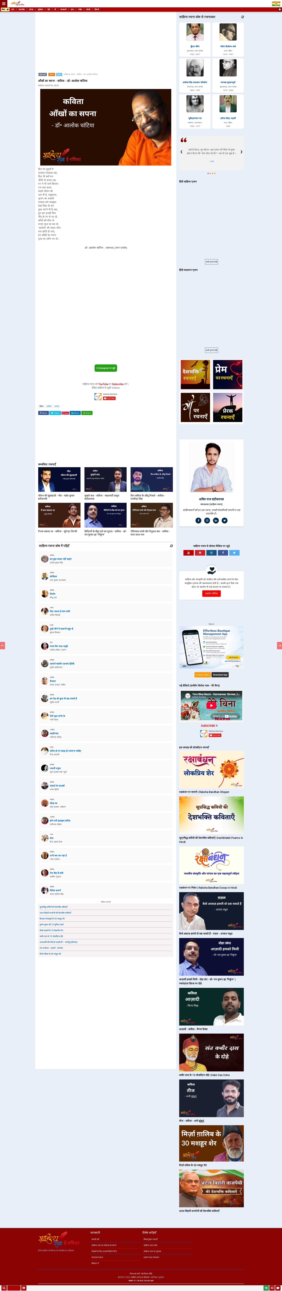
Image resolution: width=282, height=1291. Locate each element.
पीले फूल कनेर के (57, 716)
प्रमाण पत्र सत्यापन (151, 1257)
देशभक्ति (22, 9)
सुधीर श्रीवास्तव (56, 667)
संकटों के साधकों (57, 786)
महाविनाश (54, 733)
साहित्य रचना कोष (150, 1245)
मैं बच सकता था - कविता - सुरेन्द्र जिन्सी (57, 531)
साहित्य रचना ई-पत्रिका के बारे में (104, 1245)
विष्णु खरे (53, 597)
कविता (51, 74)
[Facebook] (198, 520)
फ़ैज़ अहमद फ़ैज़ (56, 842)
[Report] (23, 1288)
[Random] (272, 1288)
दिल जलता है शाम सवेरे (60, 611)
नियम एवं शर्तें (135, 1274)
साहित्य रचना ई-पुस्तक (152, 1251)
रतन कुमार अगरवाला (58, 580)
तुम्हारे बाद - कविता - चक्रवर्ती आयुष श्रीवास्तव (101, 497)
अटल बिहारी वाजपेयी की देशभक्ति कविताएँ (55, 913)
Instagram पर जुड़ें (106, 368)
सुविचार (40, 9)
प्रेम (12, 9)
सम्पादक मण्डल (97, 1257)
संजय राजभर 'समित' (58, 685)
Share (44, 413)
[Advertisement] (105, 32)
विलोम (52, 594)
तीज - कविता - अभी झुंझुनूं (191, 1120)
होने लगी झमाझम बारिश (60, 820)
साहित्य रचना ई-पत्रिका (140, 1277)
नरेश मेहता (54, 719)
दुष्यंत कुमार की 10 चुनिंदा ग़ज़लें (52, 924)
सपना (59, 74)
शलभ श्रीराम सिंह (57, 894)
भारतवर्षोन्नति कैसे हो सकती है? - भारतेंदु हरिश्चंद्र (58, 942)
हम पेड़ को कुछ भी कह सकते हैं (63, 698)
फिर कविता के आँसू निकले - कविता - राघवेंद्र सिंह (148, 497)
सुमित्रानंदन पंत (195, 118)
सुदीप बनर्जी (54, 702)
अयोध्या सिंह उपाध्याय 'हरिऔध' (195, 82)
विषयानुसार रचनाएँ (151, 1239)
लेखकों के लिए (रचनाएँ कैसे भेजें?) (104, 1251)
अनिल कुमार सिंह (56, 562)
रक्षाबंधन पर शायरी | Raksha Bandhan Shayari (204, 791)
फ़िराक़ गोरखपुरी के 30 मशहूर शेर (52, 918)
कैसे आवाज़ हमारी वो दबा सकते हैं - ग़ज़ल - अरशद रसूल (206, 933)
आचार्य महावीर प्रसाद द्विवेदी (62, 663)
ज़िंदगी (97, 9)
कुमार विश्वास (55, 632)
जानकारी (63, 9)
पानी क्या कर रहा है (58, 855)
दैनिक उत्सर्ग (55, 890)
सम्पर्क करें (95, 1239)
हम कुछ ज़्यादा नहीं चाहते (60, 559)
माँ (55, 9)
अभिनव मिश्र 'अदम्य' (58, 650)
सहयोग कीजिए (211, 593)
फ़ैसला (53, 681)
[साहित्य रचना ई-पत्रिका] (17, 3)
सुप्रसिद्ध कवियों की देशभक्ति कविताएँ (53, 907)
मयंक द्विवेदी (54, 789)
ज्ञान (72, 9)
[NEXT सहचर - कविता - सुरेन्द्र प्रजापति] (279, 645)
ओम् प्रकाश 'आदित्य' (58, 807)
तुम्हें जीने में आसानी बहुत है (61, 629)
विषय (4, 9)
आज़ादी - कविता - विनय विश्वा (193, 1029)
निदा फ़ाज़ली (54, 754)
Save (66, 413)
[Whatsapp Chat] (278, 1288)
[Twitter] (225, 520)
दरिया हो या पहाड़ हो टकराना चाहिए (65, 751)
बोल (51, 838)
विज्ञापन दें (95, 1263)
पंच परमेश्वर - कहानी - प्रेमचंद (51, 948)
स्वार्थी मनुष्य (55, 768)
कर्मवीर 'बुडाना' (55, 876)
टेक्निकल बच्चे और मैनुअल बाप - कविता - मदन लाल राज (150, 533)
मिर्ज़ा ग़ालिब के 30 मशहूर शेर (50, 954)
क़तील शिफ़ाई (55, 615)
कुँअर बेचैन (195, 46)
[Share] (266, 1288)
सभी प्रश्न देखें (211, 262)
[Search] (4, 1288)
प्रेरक (31, 9)
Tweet (56, 413)
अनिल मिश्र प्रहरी (228, 118)
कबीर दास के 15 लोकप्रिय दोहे (51, 936)
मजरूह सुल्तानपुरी (228, 82)
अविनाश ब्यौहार (56, 737)
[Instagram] (207, 520)
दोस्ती (88, 9)
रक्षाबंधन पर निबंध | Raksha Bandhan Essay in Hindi (208, 887)
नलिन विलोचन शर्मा (228, 46)
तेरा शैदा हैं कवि (56, 873)
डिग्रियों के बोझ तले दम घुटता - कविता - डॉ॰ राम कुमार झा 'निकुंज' (105, 533)
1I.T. (135, 1281)
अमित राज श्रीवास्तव (211, 499)
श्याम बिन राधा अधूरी (59, 646)
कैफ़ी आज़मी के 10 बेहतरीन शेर (51, 930)
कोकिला (53, 576)
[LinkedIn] (216, 520)
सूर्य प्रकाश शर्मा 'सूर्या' (58, 772)
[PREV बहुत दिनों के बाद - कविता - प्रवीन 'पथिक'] (2, 645)
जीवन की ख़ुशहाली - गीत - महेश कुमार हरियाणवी (56, 497)
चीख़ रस (53, 803)
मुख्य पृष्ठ (43, 74)
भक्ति (80, 9)
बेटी (49, 9)
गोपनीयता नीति (146, 1274)
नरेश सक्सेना (55, 859)
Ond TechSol (145, 1281)
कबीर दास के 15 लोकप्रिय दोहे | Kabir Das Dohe (204, 1075)
